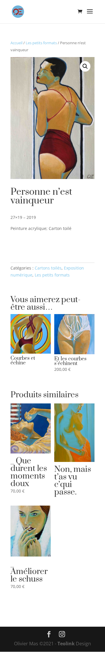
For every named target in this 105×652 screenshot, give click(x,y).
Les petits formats (41, 42)
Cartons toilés (48, 268)
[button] (85, 66)
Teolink (66, 643)
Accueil (16, 42)
